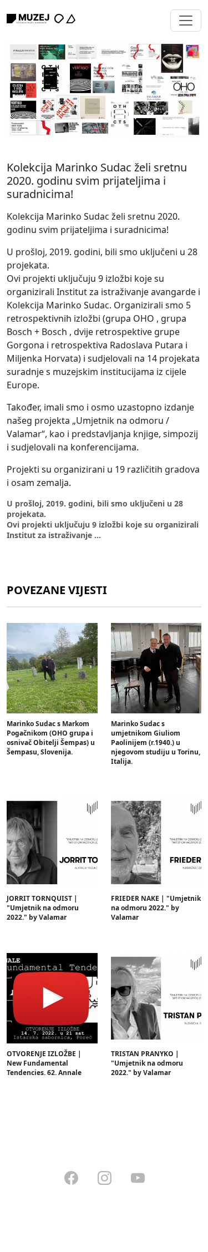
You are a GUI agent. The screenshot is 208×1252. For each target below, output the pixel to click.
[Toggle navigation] (185, 20)
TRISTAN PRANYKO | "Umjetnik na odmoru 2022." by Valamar (147, 1063)
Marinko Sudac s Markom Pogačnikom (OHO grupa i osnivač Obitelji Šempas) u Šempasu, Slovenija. (51, 738)
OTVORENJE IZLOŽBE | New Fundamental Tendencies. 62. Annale (44, 1063)
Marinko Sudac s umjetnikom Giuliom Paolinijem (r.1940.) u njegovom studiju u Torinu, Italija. (155, 742)
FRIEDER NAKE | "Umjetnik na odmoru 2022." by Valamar (156, 908)
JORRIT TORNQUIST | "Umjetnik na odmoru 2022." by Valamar (43, 908)
